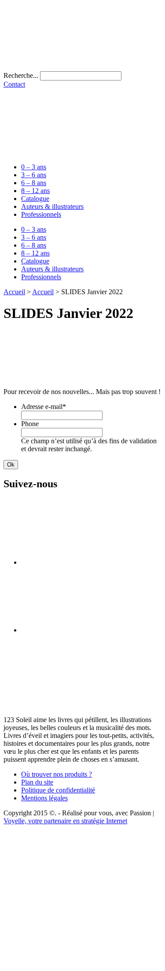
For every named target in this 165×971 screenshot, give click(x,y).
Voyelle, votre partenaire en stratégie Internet (65, 821)
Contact (14, 84)
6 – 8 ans (33, 182)
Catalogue (35, 198)
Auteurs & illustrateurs (52, 206)
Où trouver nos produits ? (56, 774)
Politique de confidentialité (58, 790)
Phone (30, 423)
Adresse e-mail (43, 406)
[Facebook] (87, 562)
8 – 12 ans (35, 190)
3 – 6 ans (33, 175)
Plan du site (37, 782)
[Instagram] (87, 630)
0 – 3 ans (33, 167)
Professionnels (41, 214)
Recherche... (21, 75)
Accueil (14, 292)
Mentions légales (44, 798)
